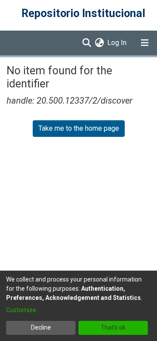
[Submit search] (86, 43)
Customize (21, 309)
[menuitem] (99, 43)
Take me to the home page (78, 128)
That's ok (113, 327)
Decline (41, 327)
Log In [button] (117, 42)
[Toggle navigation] (145, 43)
